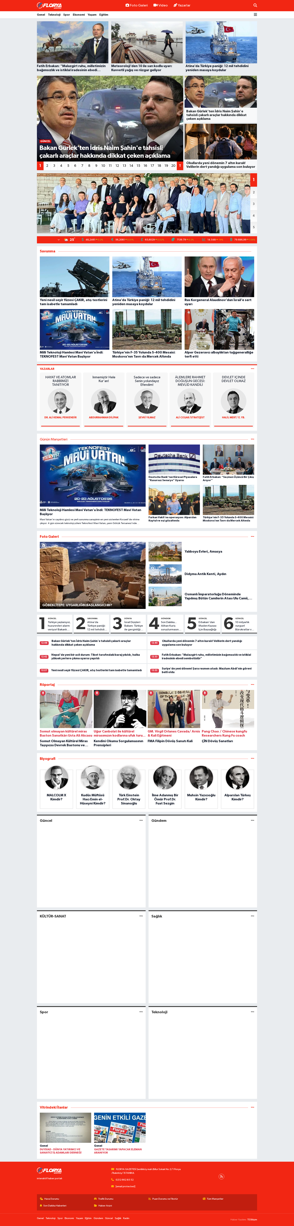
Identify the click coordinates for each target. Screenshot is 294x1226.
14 (131, 165)
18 (159, 165)
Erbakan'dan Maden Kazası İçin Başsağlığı (207, 626)
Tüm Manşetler (215, 1199)
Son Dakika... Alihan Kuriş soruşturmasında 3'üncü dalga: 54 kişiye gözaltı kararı (171, 626)
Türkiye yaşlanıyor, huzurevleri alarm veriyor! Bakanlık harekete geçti (59, 626)
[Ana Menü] (255, 15)
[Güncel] (141, 820)
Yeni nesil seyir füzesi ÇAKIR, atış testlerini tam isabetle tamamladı (96, 670)
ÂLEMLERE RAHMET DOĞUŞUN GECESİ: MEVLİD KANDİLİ (190, 381)
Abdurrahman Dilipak (104, 417)
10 (103, 165)
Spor (66, 14)
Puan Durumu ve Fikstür (165, 1199)
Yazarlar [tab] (47, 368)
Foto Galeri (139, 5)
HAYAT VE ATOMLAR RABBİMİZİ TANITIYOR (60, 381)
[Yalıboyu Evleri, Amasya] (165, 551)
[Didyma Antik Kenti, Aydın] (165, 573)
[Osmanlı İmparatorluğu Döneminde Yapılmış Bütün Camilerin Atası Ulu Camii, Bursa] (165, 596)
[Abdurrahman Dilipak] (104, 401)
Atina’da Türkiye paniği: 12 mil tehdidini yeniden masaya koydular (97, 626)
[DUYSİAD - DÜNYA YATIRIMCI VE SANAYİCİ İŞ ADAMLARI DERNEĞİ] (65, 1128)
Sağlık (156, 916)
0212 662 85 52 (125, 1180)
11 (110, 165)
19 (166, 165)
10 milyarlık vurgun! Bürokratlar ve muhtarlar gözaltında (244, 626)
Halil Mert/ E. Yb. (233, 417)
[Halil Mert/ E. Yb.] (233, 401)
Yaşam (92, 14)
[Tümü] (252, 684)
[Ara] (255, 5)
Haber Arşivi (105, 1205)
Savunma (92, 618)
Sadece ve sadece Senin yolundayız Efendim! (147, 381)
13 (124, 165)
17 (152, 165)
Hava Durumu (51, 1199)
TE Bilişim (252, 1219)
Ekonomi (79, 14)
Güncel (52, 618)
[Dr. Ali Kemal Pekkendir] (60, 401)
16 (145, 165)
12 (117, 165)
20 (173, 165)
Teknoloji (54, 14)
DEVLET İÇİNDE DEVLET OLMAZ (234, 379)
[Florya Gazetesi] (49, 6)
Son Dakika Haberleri (54, 1205)
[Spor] (141, 1012)
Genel (41, 14)
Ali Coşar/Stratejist (190, 417)
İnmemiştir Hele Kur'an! (103, 379)
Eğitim (103, 14)
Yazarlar (184, 5)
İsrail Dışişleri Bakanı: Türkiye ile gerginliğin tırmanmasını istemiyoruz (133, 626)
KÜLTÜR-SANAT (53, 916)
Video (163, 5)
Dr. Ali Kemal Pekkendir (60, 417)
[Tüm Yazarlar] (252, 368)
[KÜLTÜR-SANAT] (141, 916)
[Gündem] (252, 820)
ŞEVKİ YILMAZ (147, 417)
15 (138, 165)
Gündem (165, 618)
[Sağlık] (252, 916)
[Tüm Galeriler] (252, 536)
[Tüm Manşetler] (252, 439)
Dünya (128, 618)
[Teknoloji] (252, 1012)
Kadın (126, 1218)
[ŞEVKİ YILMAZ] (147, 401)
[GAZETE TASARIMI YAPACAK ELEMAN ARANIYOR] (119, 1128)
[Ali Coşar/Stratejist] (190, 401)
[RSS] (221, 1176)
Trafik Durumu (105, 1199)
